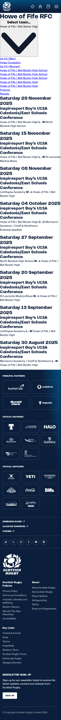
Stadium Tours (10, 649)
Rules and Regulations (44, 608)
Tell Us (35, 604)
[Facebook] (28, 542)
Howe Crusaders (10, 62)
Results (4, 93)
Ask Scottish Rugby (42, 591)
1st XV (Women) (10, 66)
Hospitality (8, 645)
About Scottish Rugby (43, 587)
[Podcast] (44, 542)
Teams (6, 641)
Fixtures (5, 90)
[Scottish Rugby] (7, 6)
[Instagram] (21, 542)
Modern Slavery (11, 606)
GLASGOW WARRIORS (14, 526)
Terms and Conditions (15, 595)
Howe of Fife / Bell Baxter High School (23, 70)
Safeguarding (39, 600)
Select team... (19, 22)
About (36, 582)
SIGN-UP (9, 695)
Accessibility (9, 618)
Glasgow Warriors (12, 662)
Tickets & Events (12, 633)
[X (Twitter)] (13, 542)
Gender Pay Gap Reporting (12, 612)
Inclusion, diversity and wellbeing (15, 601)
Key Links (8, 627)
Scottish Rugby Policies (12, 584)
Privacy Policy (10, 591)
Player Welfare (40, 596)
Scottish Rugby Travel (14, 654)
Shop (5, 637)
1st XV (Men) (8, 58)
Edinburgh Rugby (12, 658)
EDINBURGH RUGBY (12, 521)
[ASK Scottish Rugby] (12, 574)
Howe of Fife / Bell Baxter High (19, 82)
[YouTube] (36, 542)
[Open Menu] (56, 6)
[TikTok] (6, 542)
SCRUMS (7, 531)
